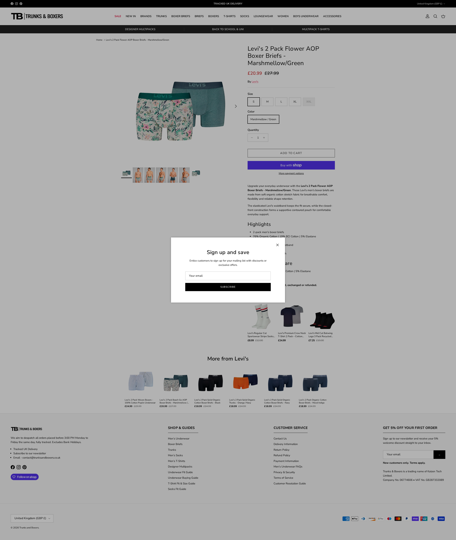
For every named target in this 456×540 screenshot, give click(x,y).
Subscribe (227, 287)
